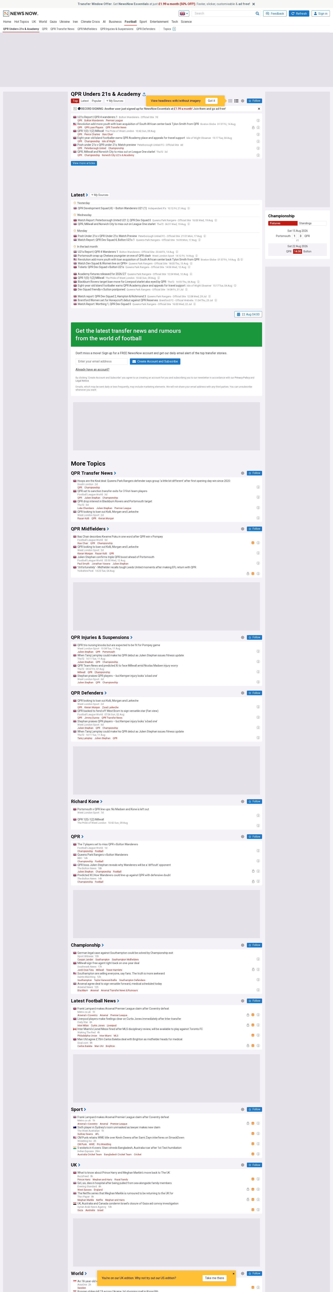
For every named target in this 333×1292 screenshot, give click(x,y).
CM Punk (82, 1144)
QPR (44, 28)
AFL (97, 1134)
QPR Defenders (145, 28)
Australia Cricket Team (89, 1154)
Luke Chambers (85, 508)
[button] (115, 101)
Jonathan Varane (101, 564)
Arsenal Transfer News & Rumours (119, 990)
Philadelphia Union (87, 1036)
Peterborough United (95, 148)
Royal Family (121, 1179)
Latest (85, 100)
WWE (92, 1144)
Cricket (137, 1154)
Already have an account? (92, 369)
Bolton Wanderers (94, 120)
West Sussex (84, 1190)
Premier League (114, 120)
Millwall (81, 672)
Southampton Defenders (132, 980)
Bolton (307, 251)
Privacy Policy (242, 377)
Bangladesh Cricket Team (118, 1154)
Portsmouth (283, 236)
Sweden (81, 1288)
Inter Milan (83, 1025)
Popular (96, 100)
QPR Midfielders (87, 28)
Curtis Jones (98, 1025)
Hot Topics (21, 22)
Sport (143, 22)
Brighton (110, 1046)
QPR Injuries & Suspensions (116, 28)
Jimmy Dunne (91, 718)
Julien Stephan (92, 498)
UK (34, 22)
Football (130, 22)
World (43, 22)
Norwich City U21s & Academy (118, 155)
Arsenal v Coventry (87, 1015)
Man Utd (99, 1046)
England (98, 1190)
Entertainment (159, 22)
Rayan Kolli (83, 518)
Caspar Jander (85, 959)
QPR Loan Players (93, 127)
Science (186, 22)
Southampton (102, 959)
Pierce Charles (92, 134)
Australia (90, 1210)
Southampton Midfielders (125, 959)
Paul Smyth (83, 564)
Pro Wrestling (104, 1144)
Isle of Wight (108, 141)
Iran (75, 22)
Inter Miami (105, 1036)
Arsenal (94, 990)
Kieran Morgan (106, 518)
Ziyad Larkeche (110, 707)
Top (75, 100)
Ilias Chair (107, 134)
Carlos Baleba (84, 1046)
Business (115, 22)
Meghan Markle (85, 1200)
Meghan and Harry (102, 1179)
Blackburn (82, 990)
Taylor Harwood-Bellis (105, 980)
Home (7, 22)
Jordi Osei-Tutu (85, 970)
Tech (175, 22)
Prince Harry (83, 1179)
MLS (116, 1036)
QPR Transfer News (62, 28)
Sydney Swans (85, 1134)
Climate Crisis (90, 22)
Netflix (99, 1200)
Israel (100, 1210)
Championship (92, 141)
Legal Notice (82, 380)
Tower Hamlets (114, 970)
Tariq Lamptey (84, 738)
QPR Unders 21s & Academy (21, 28)
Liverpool (111, 1025)
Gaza (53, 22)
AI (104, 22)
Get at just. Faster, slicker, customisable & (164, 4)
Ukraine (65, 22)
